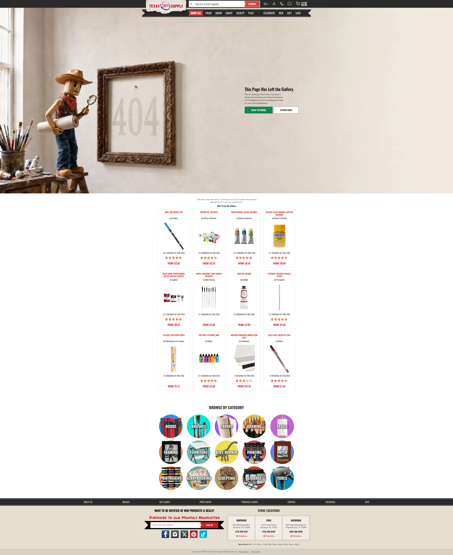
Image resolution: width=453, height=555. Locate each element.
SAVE (298, 13)
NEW (281, 13)
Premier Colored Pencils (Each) (279, 275)
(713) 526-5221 (241, 531)
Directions (243, 536)
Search (252, 4)
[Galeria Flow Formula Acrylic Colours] (279, 236)
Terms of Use (255, 552)
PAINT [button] (209, 13)
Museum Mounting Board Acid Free (244, 336)
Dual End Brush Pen (174, 212)
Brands (126, 502)
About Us (88, 502)
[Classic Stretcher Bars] (173, 359)
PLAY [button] (251, 13)
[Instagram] (175, 537)
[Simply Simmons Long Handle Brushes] (209, 297)
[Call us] (282, 4)
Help (367, 502)
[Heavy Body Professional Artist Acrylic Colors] (173, 297)
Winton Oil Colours (209, 212)
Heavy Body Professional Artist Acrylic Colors (173, 275)
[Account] (274, 4)
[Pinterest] (194, 537)
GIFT (289, 13)
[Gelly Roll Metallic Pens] (279, 359)
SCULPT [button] (240, 13)
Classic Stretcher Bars (174, 335)
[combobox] (218, 4)
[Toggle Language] (265, 4)
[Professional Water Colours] (244, 236)
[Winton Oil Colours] (209, 236)
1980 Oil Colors (244, 273)
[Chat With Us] (289, 4)
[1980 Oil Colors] (244, 297)
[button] (173, 258)
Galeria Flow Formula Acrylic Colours (279, 213)
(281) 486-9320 (295, 531)
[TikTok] (203, 537)
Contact (292, 502)
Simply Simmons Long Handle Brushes (209, 275)
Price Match (205, 502)
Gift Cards (164, 502)
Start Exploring (258, 110)
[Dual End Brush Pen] (173, 236)
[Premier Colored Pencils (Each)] (279, 297)
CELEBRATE (269, 13)
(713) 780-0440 (268, 531)
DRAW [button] (219, 13)
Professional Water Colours (244, 212)
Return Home (286, 110)
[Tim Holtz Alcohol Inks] (209, 359)
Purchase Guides (249, 502)
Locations (330, 502)
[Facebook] (165, 537)
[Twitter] (184, 537)
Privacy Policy (244, 552)
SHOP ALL (196, 13)
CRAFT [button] (229, 13)
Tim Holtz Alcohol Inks (209, 335)
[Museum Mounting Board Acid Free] (244, 359)
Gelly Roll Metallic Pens (279, 335)
